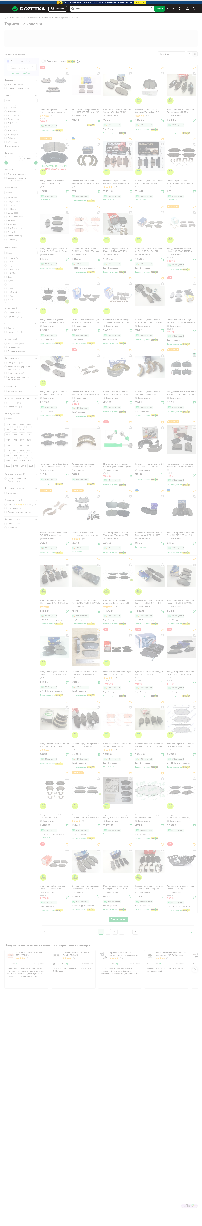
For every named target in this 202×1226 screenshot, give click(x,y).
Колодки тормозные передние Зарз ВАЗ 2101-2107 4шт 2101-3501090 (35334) (180, 534)
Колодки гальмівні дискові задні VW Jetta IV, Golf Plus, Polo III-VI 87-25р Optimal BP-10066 (181, 393)
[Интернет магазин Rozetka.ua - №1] (28, 9)
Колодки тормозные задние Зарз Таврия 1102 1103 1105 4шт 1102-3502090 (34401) (85, 182)
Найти (159, 9)
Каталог (60, 9)
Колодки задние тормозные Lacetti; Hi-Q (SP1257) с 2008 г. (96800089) (117, 887)
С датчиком (16, 373)
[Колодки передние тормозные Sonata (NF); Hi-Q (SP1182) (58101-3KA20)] (118, 85)
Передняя (15, 332)
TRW (13, 108)
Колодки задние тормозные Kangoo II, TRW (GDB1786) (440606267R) (115, 250)
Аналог (14, 313)
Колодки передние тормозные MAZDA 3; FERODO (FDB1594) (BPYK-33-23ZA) (149, 745)
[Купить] (67, 120)
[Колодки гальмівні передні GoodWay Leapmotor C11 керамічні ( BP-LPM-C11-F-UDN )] (54, 156)
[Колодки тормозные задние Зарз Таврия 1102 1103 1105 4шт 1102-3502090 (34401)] (86, 156)
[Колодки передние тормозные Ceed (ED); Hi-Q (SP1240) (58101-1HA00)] (54, 647)
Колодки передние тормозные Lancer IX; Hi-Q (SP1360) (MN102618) (85, 887)
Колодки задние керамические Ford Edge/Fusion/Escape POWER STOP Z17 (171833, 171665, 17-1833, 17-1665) (149, 182)
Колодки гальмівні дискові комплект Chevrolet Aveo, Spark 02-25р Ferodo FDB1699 (86, 816)
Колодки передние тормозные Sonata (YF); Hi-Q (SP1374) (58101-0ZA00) (53, 393)
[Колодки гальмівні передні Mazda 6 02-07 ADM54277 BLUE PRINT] (181, 224)
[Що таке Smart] (78, 61)
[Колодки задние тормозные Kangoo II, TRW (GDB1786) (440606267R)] (118, 224)
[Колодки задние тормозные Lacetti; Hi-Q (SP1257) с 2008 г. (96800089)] (118, 861)
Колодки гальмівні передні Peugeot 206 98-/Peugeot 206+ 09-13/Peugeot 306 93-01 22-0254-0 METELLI (85, 393)
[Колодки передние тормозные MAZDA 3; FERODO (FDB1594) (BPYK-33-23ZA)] (150, 719)
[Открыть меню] (7, 9)
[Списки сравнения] (187, 9)
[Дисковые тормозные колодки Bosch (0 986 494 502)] (150, 647)
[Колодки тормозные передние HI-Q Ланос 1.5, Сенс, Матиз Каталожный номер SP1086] (181, 647)
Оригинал (15, 316)
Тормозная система (50, 18)
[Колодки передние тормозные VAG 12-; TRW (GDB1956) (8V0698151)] (86, 719)
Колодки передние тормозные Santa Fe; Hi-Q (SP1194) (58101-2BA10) (149, 602)
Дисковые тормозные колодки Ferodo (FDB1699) (76, 954)
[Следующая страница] (191, 931)
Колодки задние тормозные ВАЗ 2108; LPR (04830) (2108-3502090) (54, 745)
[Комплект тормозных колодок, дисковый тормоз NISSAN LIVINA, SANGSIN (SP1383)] (181, 719)
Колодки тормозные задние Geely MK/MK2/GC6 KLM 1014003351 (84, 465)
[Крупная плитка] (189, 54)
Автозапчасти (34, 18)
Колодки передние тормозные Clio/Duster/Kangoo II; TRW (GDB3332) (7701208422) (149, 887)
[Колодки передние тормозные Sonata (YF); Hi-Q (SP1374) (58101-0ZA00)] (54, 367)
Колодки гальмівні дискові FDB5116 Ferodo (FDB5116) (178, 816)
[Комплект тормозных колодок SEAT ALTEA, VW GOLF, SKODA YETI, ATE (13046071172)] (86, 295)
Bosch (13, 115)
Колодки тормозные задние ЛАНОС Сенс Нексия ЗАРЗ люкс (115, 393)
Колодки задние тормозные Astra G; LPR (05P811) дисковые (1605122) (149, 321)
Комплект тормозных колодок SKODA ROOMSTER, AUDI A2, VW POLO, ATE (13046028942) (117, 321)
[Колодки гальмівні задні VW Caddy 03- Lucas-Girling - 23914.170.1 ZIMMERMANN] (54, 861)
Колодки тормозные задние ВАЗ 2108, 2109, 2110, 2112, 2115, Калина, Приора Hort (149, 465)
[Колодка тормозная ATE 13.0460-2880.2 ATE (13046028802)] (54, 790)
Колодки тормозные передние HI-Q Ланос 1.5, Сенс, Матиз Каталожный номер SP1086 (180, 673)
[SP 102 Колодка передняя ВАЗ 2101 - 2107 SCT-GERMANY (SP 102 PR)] (86, 85)
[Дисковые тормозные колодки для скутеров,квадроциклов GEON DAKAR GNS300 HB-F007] (54, 85)
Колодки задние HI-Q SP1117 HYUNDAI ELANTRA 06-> (84, 673)
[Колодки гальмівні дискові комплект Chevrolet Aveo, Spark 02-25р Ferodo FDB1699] (86, 790)
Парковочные (16, 351)
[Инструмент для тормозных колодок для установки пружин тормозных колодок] (118, 439)
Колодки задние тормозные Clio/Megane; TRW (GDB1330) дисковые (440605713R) (53, 602)
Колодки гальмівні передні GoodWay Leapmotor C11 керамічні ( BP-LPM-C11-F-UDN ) (54, 182)
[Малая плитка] (194, 54)
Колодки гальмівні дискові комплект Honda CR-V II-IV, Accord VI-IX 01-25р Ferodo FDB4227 (52, 321)
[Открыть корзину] (195, 9)
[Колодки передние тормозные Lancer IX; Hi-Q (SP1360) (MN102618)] (86, 861)
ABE (12, 123)
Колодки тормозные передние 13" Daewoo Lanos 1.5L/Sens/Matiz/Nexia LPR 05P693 (149, 816)
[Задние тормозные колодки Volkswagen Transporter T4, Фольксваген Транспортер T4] (118, 508)
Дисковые (16, 347)
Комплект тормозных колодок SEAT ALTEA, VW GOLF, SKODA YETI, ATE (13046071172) (86, 321)
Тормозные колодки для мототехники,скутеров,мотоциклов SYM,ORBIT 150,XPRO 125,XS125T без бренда (86, 534)
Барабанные (16, 344)
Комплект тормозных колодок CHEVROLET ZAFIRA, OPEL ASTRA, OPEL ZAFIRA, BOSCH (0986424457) (148, 250)
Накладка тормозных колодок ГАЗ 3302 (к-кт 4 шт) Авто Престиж (53, 534)
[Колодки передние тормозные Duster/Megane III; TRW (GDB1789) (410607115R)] (181, 85)
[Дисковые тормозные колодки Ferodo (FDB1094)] (181, 861)
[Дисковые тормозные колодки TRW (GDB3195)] (10, 955)
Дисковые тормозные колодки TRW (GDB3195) (30, 954)
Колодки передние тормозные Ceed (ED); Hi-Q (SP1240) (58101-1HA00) (54, 673)
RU (168, 9)
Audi (12, 240)
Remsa (13, 134)
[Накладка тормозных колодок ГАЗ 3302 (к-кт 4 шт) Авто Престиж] (54, 508)
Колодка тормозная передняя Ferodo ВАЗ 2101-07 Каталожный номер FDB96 (181, 465)
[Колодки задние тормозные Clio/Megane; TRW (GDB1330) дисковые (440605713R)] (54, 576)
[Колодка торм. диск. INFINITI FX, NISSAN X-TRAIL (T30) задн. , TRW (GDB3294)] (86, 224)
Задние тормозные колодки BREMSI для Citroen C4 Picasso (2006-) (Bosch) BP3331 (181, 321)
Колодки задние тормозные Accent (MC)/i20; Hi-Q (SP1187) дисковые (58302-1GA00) (85, 602)
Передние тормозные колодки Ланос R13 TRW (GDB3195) (117, 673)
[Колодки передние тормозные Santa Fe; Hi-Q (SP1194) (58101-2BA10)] (150, 576)
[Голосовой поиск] (151, 9)
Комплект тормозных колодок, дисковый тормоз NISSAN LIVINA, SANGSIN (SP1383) (181, 745)
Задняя (14, 328)
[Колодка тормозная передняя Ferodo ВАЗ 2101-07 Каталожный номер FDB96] (181, 439)
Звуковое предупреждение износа (20, 368)
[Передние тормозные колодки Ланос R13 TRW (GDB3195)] (118, 647)
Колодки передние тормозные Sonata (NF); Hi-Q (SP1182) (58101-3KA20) (117, 111)
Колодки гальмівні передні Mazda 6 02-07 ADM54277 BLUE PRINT (181, 250)
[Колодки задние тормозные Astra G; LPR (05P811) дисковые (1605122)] (150, 295)
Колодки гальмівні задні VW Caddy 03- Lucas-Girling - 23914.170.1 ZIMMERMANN (52, 887)
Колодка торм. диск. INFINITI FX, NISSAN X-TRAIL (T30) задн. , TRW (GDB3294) (86, 250)
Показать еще (10, 146)
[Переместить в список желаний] (67, 68)
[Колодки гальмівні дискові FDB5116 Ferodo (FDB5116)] (181, 790)
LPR (12, 142)
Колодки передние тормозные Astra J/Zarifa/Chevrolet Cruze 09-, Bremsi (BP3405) (53, 250)
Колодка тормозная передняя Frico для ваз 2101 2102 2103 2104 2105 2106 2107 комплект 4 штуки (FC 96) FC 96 (149, 534)
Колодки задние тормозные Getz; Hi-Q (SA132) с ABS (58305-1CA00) (147, 393)
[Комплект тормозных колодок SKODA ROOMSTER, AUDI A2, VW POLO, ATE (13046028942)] (118, 295)
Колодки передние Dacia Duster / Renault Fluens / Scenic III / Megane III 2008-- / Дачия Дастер (54, 465)
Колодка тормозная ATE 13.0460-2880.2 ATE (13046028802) (50, 816)
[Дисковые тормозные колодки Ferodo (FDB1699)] (56, 955)
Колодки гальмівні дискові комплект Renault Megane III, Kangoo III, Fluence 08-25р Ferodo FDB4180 (116, 602)
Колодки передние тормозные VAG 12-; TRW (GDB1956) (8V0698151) (85, 745)
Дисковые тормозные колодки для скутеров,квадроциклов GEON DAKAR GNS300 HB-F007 (54, 111)
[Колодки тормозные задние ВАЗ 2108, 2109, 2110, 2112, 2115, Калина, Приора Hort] (150, 439)
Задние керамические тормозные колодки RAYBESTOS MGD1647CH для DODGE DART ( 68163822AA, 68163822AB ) (181, 182)
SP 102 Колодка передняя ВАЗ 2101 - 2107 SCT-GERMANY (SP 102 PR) (85, 111)
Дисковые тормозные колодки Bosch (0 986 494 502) (149, 673)
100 (135, 932)
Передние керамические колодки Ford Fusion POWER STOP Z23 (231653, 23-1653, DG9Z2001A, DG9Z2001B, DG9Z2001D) (116, 182)
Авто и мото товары (17, 18)
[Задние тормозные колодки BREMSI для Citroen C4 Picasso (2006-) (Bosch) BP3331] (181, 295)
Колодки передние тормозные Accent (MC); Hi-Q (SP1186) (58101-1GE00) (180, 602)
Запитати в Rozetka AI (21, 73)
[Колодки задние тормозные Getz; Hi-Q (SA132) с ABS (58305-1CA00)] (150, 367)
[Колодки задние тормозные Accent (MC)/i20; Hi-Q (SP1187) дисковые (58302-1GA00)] (86, 576)
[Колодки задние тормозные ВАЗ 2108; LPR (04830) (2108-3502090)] (54, 719)
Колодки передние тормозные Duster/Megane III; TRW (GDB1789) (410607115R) (180, 111)
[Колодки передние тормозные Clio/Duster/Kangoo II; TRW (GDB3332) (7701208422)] (150, 861)
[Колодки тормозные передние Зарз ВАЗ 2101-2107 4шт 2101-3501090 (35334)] (181, 508)
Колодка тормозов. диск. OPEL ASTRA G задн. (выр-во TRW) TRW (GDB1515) (117, 745)
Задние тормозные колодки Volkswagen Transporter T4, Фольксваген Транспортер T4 (116, 534)
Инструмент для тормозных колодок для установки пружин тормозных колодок (117, 465)
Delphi (13, 138)
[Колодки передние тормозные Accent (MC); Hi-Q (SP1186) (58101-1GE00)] (181, 576)
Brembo (14, 112)
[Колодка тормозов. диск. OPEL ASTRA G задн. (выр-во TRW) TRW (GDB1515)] (118, 719)
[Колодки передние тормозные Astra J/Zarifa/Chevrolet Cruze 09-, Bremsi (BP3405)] (54, 224)
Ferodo (13, 119)
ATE (12, 127)
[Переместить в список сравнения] (67, 73)
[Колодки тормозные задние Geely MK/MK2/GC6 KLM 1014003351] (86, 439)
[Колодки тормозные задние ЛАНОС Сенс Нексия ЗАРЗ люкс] (118, 367)
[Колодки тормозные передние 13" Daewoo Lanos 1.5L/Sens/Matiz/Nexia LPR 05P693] (150, 790)
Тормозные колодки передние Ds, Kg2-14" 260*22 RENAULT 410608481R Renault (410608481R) (117, 816)
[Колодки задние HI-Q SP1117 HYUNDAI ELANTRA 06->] (86, 647)
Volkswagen (16, 217)
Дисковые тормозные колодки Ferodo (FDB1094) (180, 887)
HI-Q (12, 131)
